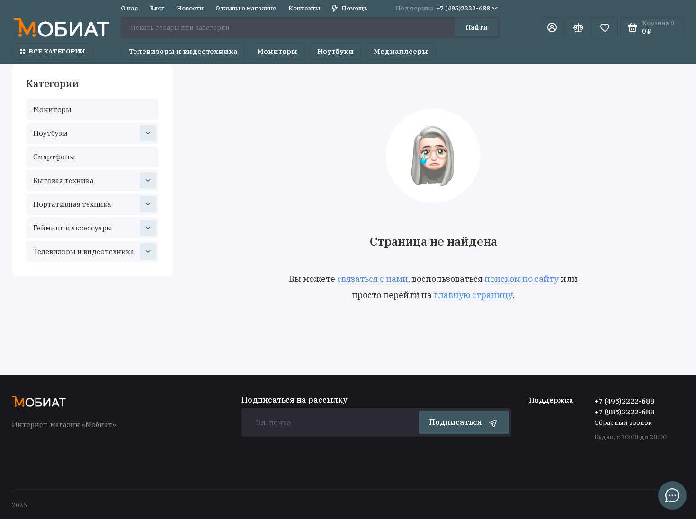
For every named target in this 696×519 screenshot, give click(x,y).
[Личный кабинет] (552, 27)
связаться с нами (372, 278)
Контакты (304, 8)
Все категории (57, 51)
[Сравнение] (578, 27)
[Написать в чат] (672, 495)
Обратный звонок (623, 423)
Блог (157, 8)
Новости (190, 8)
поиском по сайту (521, 278)
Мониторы (277, 51)
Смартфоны (54, 156)
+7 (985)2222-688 (624, 411)
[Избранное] (604, 27)
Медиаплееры (401, 51)
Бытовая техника (63, 180)
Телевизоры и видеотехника (182, 51)
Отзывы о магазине (246, 8)
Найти (476, 27)
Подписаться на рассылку (294, 400)
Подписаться (455, 422)
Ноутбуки (335, 51)
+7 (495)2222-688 (442, 8)
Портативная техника (72, 204)
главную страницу (473, 295)
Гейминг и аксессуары (72, 227)
